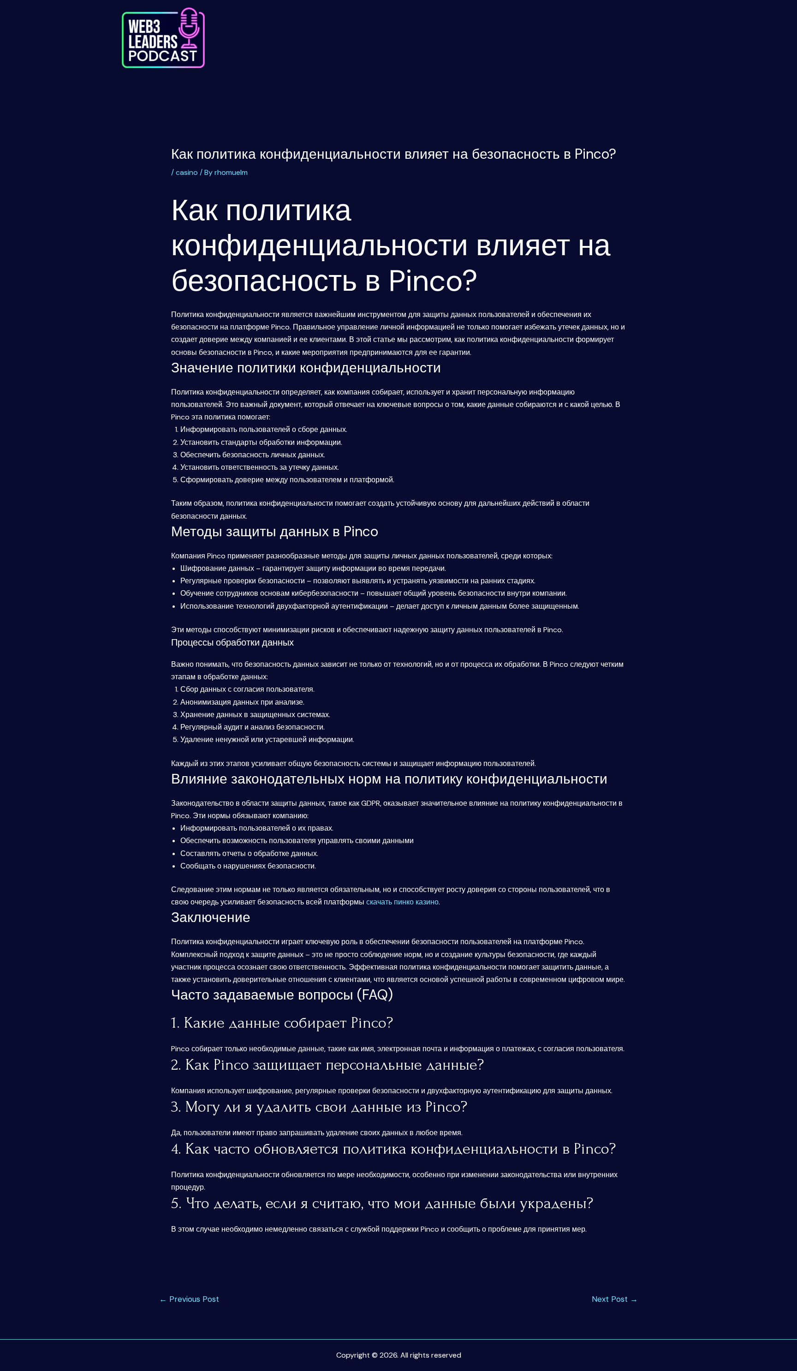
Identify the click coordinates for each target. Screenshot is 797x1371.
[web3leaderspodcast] (163, 38)
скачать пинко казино (402, 902)
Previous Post (189, 1299)
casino (187, 172)
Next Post (615, 1299)
